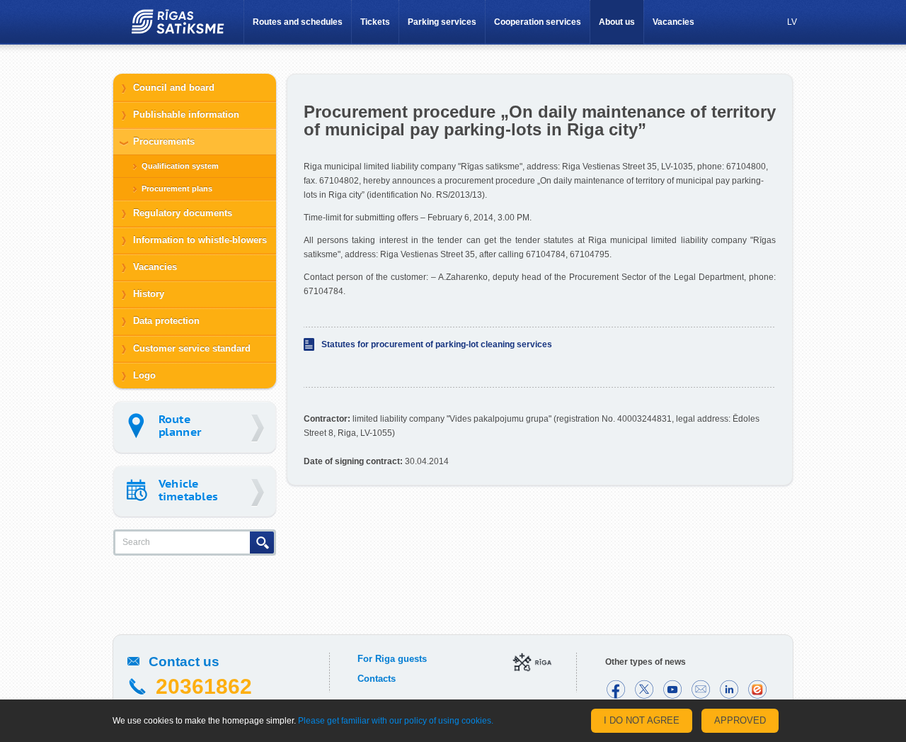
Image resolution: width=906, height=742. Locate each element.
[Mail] (700, 689)
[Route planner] (194, 427)
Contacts (376, 678)
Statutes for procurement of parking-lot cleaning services (436, 344)
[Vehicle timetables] (194, 491)
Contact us (184, 661)
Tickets (375, 22)
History (148, 293)
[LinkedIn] (729, 689)
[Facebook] (615, 689)
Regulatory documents (182, 213)
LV (792, 22)
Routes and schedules (298, 22)
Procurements (164, 141)
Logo (144, 375)
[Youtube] (672, 689)
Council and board (173, 87)
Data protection (166, 320)
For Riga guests (392, 658)
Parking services (442, 22)
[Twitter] (644, 689)
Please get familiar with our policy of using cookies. (395, 721)
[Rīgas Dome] (532, 663)
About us (617, 22)
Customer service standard (192, 348)
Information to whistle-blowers (200, 240)
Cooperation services (537, 22)
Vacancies (673, 22)
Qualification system (180, 166)
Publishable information (186, 114)
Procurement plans (177, 188)
